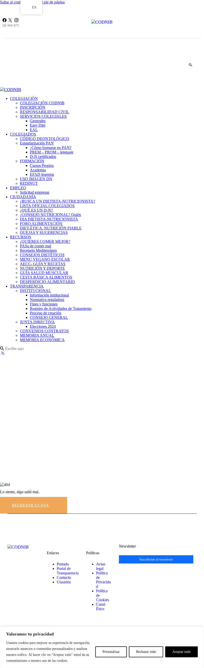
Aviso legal (100, 566)
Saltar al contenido (14, 2)
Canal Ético (100, 606)
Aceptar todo (181, 652)
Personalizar (111, 652)
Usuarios (64, 582)
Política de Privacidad (103, 580)
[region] (102, 647)
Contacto (64, 577)
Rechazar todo (146, 652)
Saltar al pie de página (47, 2)
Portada (63, 564)
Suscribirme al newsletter (156, 559)
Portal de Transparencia (68, 570)
